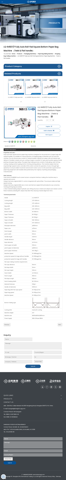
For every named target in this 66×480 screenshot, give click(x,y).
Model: (6, 146)
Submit (33, 366)
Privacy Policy (51, 476)
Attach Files (38, 361)
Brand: (32, 146)
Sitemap (58, 476)
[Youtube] (42, 387)
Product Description (10, 149)
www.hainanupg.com (39, 474)
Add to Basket (48, 131)
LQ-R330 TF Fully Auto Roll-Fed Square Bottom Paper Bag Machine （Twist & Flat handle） (16, 97)
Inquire (48, 126)
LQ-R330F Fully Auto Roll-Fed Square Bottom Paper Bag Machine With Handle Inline (50, 97)
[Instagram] (60, 387)
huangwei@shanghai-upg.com (16, 408)
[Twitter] (55, 387)
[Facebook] (47, 387)
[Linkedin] (51, 387)
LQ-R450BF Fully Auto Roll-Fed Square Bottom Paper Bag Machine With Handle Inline (33, 97)
